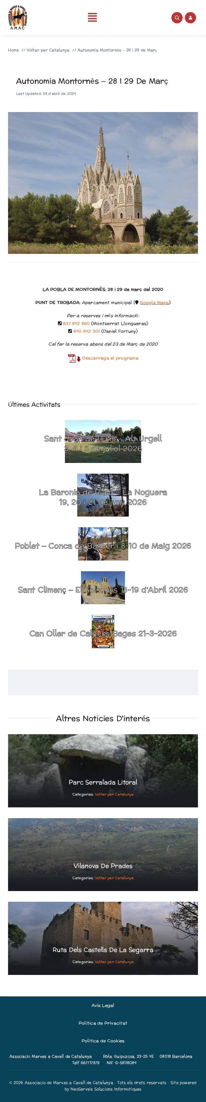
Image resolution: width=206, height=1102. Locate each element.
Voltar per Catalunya (114, 794)
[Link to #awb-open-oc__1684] (190, 17)
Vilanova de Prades (103, 866)
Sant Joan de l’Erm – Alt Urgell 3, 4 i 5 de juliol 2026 (102, 443)
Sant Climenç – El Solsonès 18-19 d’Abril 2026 (103, 590)
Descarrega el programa (109, 358)
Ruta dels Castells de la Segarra (103, 950)
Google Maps (154, 302)
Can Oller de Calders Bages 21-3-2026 (103, 633)
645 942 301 (86, 331)
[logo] (17, 7)
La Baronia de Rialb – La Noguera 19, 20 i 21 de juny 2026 (103, 497)
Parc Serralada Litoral (103, 782)
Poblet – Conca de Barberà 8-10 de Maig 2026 (103, 546)
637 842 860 (76, 323)
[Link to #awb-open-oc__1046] (177, 17)
